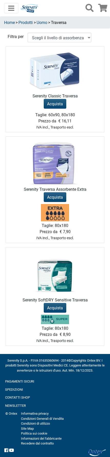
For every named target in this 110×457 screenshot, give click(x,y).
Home (9, 22)
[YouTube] (11, 450)
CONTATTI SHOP (17, 397)
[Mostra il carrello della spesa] (102, 9)
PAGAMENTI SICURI (19, 381)
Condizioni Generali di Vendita (42, 418)
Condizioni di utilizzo (35, 423)
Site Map (27, 428)
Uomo (42, 22)
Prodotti (25, 22)
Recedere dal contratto (37, 443)
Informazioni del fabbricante (41, 438)
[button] (89, 8)
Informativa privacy (35, 413)
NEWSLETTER (15, 405)
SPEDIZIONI (14, 389)
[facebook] (6, 450)
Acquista (55, 103)
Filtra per (16, 36)
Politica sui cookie (34, 433)
